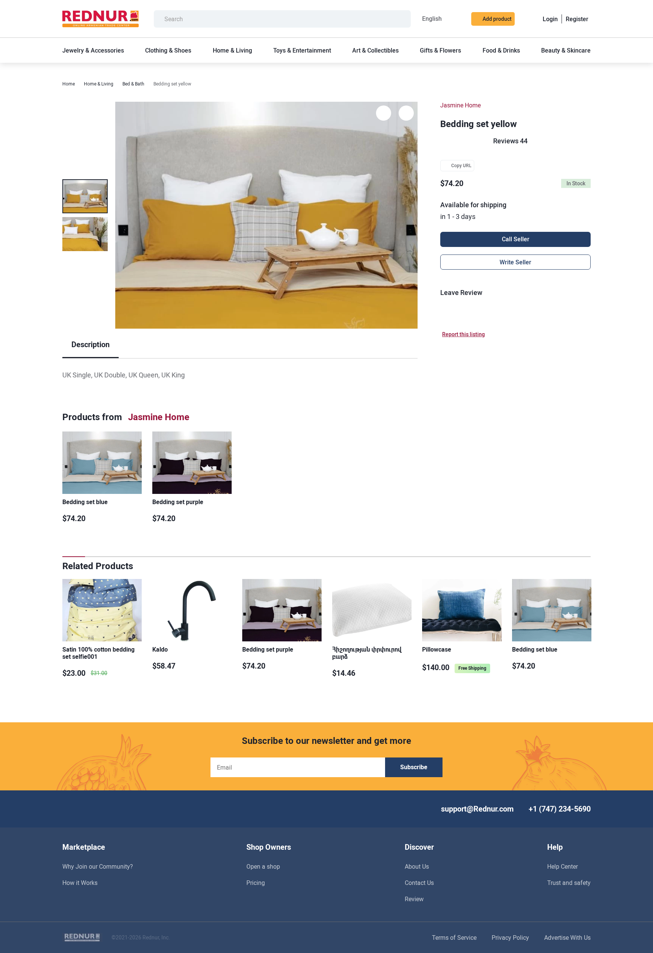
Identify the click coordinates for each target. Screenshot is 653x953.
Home (68, 84)
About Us (417, 866)
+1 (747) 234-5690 (560, 808)
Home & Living (232, 50)
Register (577, 19)
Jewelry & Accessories (93, 50)
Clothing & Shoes (168, 50)
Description (90, 344)
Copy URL (461, 165)
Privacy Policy (510, 937)
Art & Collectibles (375, 50)
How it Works (79, 882)
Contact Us (419, 882)
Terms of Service (454, 937)
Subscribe (413, 767)
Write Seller (515, 262)
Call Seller (515, 239)
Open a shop (263, 866)
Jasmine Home (460, 105)
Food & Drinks (501, 50)
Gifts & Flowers (440, 50)
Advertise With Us (567, 937)
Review (414, 899)
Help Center (562, 866)
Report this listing (463, 334)
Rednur (100, 19)
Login (550, 19)
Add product (497, 19)
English (432, 18)
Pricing (255, 882)
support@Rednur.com (477, 808)
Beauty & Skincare (566, 50)
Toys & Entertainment (302, 50)
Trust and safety (569, 882)
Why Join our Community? (97, 866)
